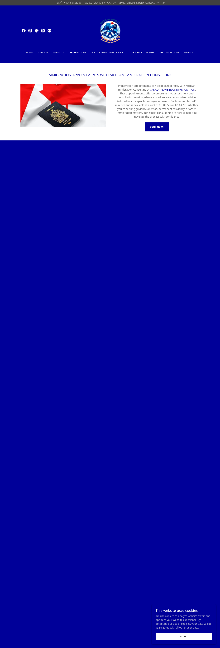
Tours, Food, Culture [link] (141, 52)
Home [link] (29, 52)
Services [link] (43, 52)
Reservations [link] (78, 52)
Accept (184, 636)
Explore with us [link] (169, 52)
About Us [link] (58, 52)
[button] (189, 52)
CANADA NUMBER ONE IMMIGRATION (172, 89)
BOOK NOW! (156, 126)
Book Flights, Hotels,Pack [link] (107, 52)
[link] (23, 30)
